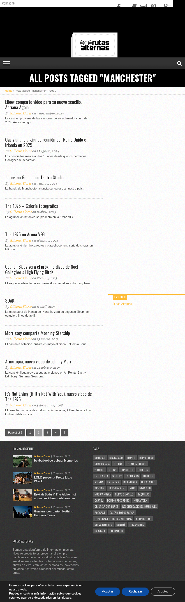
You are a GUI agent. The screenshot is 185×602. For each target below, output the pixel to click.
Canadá (120, 525)
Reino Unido (146, 458)
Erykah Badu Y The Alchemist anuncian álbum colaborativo (55, 496)
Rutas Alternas (122, 304)
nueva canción (103, 525)
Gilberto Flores (20, 113)
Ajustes (162, 591)
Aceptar (107, 591)
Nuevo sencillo (124, 494)
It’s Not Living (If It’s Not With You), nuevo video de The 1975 (48, 396)
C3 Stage (100, 531)
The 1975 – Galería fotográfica (31, 206)
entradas (113, 482)
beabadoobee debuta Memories (56, 460)
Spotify (117, 476)
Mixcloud (145, 488)
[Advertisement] (92, 20)
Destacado (116, 458)
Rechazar (135, 591)
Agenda (99, 482)
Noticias (100, 458)
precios (99, 488)
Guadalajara (102, 464)
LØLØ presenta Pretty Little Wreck (53, 479)
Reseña (118, 464)
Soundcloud (143, 519)
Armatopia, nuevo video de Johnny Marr (38, 361)
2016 (132, 488)
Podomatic (116, 531)
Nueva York (140, 500)
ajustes (66, 598)
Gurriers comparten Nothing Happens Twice (53, 513)
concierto (127, 470)
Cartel (99, 500)
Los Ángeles (137, 525)
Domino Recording (118, 500)
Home (8, 90)
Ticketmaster (117, 488)
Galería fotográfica (122, 512)
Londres (148, 476)
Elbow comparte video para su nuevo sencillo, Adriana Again (43, 104)
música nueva (103, 494)
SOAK (9, 300)
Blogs (112, 470)
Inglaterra (130, 482)
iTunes (131, 458)
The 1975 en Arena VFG (25, 234)
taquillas (144, 494)
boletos (143, 470)
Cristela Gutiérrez (106, 506)
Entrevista (101, 476)
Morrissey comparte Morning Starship (37, 333)
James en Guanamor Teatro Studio (34, 177)
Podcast (100, 512)
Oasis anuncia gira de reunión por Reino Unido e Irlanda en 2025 (45, 142)
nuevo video (148, 482)
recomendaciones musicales (139, 506)
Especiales (132, 476)
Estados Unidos (136, 464)
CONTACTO (8, 3)
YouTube (100, 470)
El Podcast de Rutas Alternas (113, 519)
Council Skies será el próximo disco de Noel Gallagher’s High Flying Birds (41, 269)
